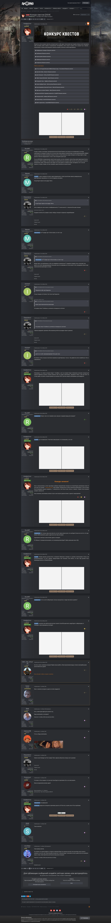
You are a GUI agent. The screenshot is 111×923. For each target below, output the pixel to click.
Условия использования (35, 921)
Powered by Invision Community (55, 815)
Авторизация (77, 14)
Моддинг (65, 8)
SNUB (27, 723)
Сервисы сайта (57, 8)
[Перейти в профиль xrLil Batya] (27, 754)
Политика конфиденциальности (55, 813)
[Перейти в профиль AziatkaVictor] (23, 15)
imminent (27, 267)
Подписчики (83, 14)
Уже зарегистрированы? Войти (74, 2)
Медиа (36, 8)
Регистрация (85, 2)
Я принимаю (85, 918)
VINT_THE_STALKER (27, 562)
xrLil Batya (27, 746)
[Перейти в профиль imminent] (27, 275)
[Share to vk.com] (22, 796)
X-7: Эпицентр (45, 690)
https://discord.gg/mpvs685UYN (47, 691)
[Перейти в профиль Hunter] (27, 594)
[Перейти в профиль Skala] (27, 616)
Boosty (35, 207)
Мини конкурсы (48, 16)
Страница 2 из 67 (50, 19)
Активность (48, 8)
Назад (25, 19)
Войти (71, 783)
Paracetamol (27, 180)
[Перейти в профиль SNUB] (27, 731)
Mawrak (27, 156)
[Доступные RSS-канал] (89, 806)
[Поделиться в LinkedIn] (30, 796)
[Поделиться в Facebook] (26, 796)
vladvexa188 (27, 631)
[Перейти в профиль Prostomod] (27, 685)
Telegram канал (37, 205)
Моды (25, 8)
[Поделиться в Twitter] (24, 796)
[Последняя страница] (45, 19)
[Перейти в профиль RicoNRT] (27, 141)
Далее (42, 19)
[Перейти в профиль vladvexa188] (27, 639)
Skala (27, 608)
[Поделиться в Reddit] (28, 796)
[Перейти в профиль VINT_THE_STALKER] (27, 571)
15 (88, 14)
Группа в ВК (36, 203)
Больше (71, 8)
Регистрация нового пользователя (39, 784)
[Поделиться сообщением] (85, 24)
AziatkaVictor (27, 23)
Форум (31, 8)
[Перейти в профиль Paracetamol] (27, 188)
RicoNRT (27, 132)
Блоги (41, 8)
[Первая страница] (22, 19)
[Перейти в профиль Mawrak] (27, 166)
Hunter (27, 586)
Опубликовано (40, 23)
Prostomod (27, 677)
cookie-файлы (30, 918)
